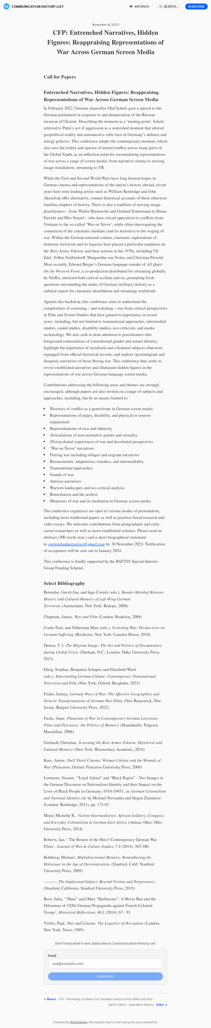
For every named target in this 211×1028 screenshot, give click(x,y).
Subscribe (196, 6)
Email (53, 955)
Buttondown (78, 1022)
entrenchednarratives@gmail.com (76, 543)
